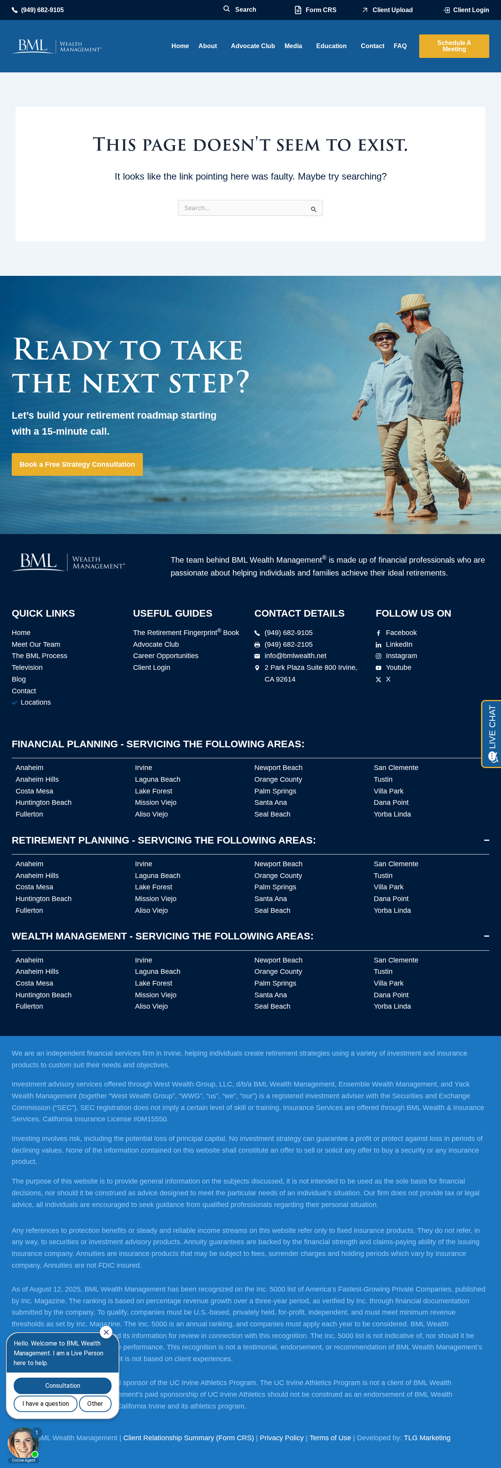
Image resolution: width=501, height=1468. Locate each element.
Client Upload (393, 10)
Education (331, 46)
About (207, 46)
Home (180, 46)
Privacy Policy (282, 1438)
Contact (372, 46)
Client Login (471, 10)
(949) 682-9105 (42, 10)
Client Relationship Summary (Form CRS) (188, 1438)
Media (293, 46)
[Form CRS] (298, 10)
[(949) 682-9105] (15, 10)
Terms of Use (330, 1438)
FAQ (400, 46)
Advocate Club (253, 46)
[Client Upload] (365, 10)
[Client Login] (446, 10)
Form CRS (321, 10)
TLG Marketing (427, 1438)
